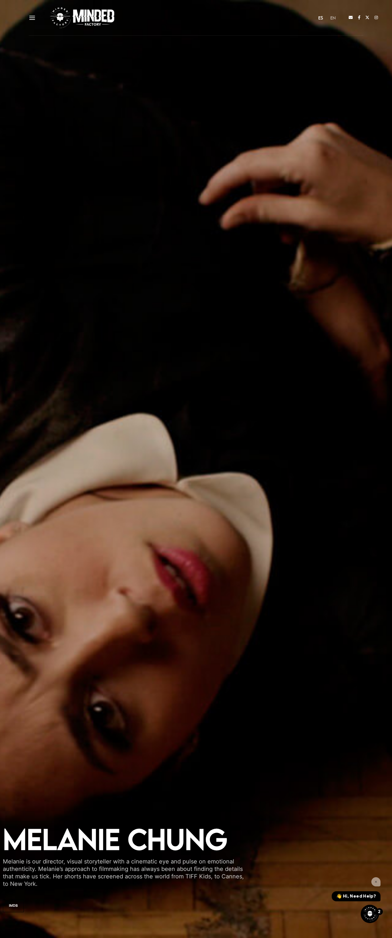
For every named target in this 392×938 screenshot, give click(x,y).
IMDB (13, 905)
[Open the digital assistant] (370, 914)
